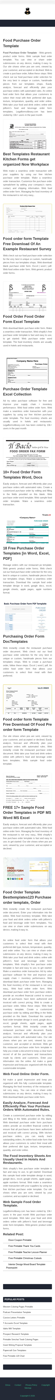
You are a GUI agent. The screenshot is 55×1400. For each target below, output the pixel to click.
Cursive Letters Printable (14, 1317)
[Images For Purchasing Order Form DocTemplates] (27, 616)
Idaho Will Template (11, 1328)
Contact (18, 1385)
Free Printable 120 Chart (14, 1356)
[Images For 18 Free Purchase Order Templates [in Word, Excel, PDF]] (27, 528)
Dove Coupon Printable (19, 1240)
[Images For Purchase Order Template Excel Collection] (27, 369)
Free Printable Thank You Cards (24, 1246)
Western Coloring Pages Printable (18, 1307)
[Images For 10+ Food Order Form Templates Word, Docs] (27, 452)
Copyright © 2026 (27, 1396)
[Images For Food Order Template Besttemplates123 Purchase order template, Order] (27, 872)
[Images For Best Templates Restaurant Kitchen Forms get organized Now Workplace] (27, 134)
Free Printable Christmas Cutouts (25, 1258)
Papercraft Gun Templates (14, 1350)
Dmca (7, 1385)
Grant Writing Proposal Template (17, 1345)
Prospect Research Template (16, 1334)
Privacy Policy (31, 1385)
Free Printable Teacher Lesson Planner (27, 1252)
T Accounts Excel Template (15, 1323)
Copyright (46, 1385)
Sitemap (27, 1388)
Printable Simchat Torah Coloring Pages (20, 1339)
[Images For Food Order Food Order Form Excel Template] (27, 297)
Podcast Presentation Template (17, 1312)
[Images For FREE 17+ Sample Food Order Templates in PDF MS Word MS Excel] (27, 788)
